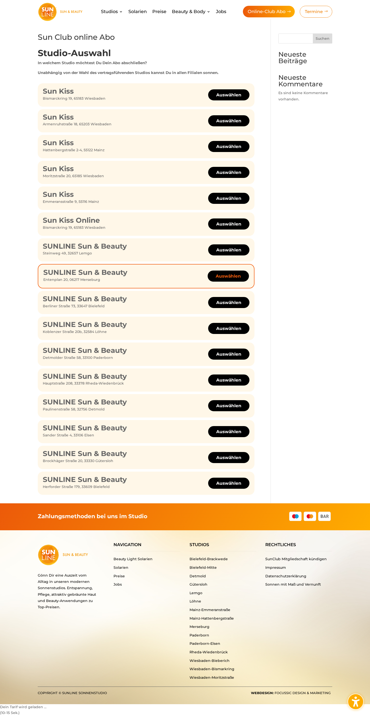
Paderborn (199, 635)
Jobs (221, 12)
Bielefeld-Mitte (203, 567)
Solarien (137, 12)
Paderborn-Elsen (205, 643)
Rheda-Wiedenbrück (209, 652)
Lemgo (196, 593)
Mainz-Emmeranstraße (210, 610)
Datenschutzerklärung (285, 576)
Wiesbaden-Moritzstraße (212, 677)
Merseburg (199, 626)
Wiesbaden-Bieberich (210, 660)
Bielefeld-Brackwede (209, 559)
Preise (159, 12)
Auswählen (228, 94)
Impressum (275, 567)
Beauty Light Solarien (133, 559)
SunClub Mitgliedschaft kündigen (296, 559)
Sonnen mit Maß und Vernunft (293, 584)
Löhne (195, 601)
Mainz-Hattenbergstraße (212, 618)
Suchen (322, 38)
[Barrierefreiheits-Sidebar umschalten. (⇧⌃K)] (356, 702)
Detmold (198, 576)
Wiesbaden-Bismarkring (212, 669)
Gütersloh (198, 584)
